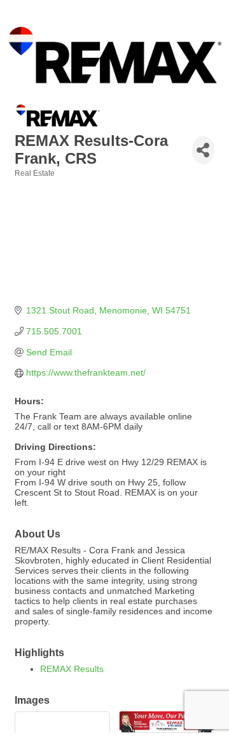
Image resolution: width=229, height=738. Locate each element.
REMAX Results (72, 669)
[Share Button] (203, 150)
